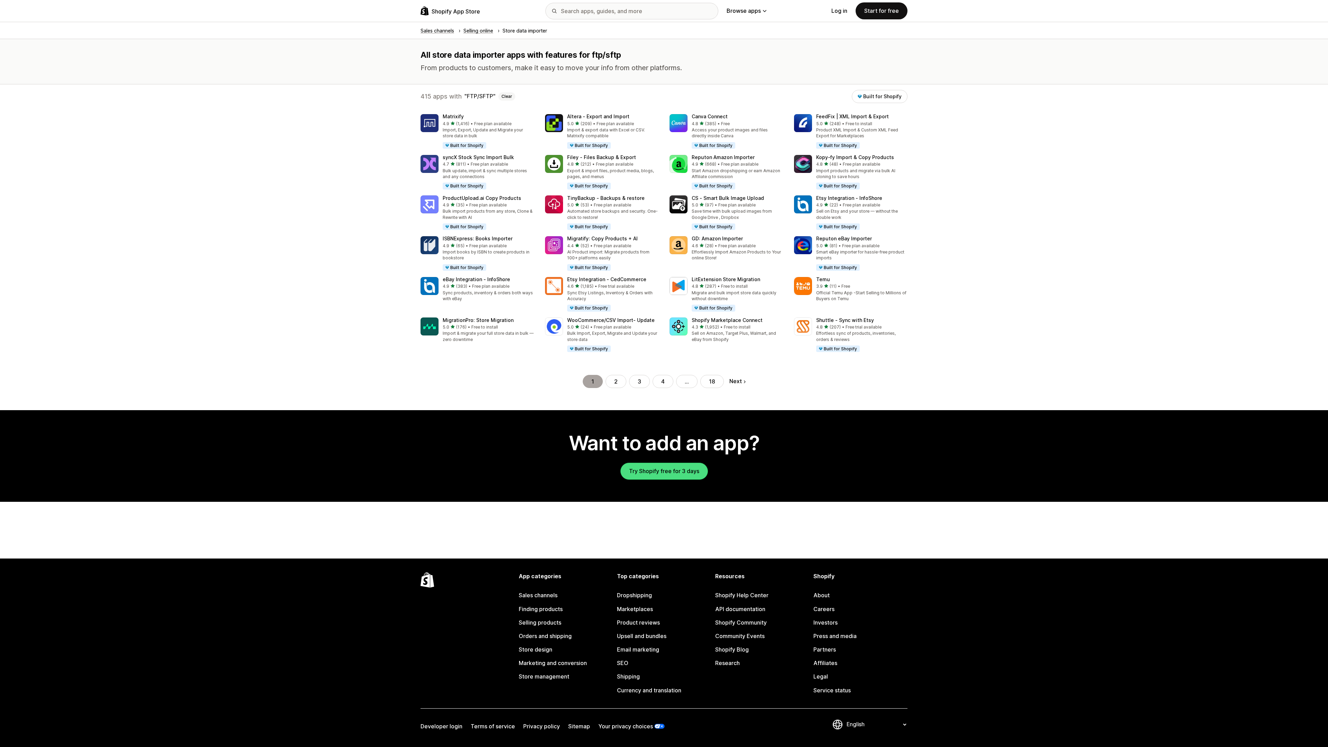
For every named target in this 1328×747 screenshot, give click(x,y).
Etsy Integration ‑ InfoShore (849, 198)
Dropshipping (634, 595)
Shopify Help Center (741, 595)
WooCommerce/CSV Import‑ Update (611, 320)
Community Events (740, 636)
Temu (823, 279)
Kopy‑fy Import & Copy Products (855, 157)
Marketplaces (635, 609)
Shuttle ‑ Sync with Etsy (845, 320)
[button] (477, 131)
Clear (506, 96)
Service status (832, 690)
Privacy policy (541, 726)
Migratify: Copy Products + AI (602, 238)
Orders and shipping (545, 636)
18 (712, 381)
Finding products (541, 609)
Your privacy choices (625, 726)
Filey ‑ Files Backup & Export (601, 157)
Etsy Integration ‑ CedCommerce (606, 279)
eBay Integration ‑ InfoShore (476, 279)
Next (735, 381)
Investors (825, 622)
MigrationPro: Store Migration (478, 320)
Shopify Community (741, 622)
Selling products (540, 622)
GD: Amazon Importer (717, 238)
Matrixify (453, 116)
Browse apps (744, 10)
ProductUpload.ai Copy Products (482, 198)
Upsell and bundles (641, 636)
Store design (535, 649)
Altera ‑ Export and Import (598, 116)
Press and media (835, 636)
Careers (823, 609)
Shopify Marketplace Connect (727, 320)
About (821, 595)
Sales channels (538, 595)
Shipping (628, 676)
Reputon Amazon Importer (723, 157)
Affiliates (825, 663)
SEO (622, 663)
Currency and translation (649, 690)
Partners (824, 649)
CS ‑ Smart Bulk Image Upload (728, 198)
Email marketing (638, 649)
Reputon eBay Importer (844, 238)
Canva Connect (710, 116)
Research (727, 663)
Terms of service (493, 726)
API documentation (740, 609)
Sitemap (579, 726)
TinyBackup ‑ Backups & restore (606, 198)
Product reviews (638, 622)
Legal (820, 676)
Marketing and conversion (553, 663)
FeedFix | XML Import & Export (852, 116)
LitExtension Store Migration (726, 279)
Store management (544, 676)
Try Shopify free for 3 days (664, 471)
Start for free (881, 10)
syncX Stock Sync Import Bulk (478, 157)
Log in (839, 10)
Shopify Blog (732, 649)
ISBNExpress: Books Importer (478, 238)
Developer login (441, 726)
